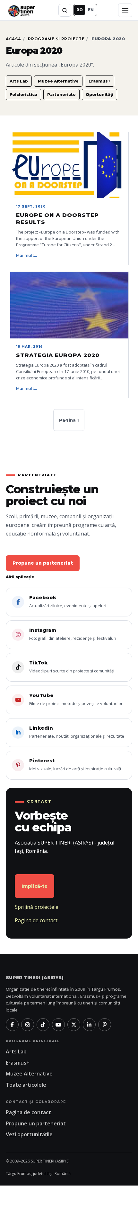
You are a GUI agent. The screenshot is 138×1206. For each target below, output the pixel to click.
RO (79, 9)
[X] (73, 1024)
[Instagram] (27, 1024)
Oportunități (99, 94)
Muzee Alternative (58, 81)
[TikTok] (43, 1024)
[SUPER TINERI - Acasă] (21, 10)
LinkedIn (76, 732)
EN (91, 9)
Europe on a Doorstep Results (57, 218)
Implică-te (34, 886)
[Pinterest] (104, 1024)
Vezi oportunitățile (29, 1134)
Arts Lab (19, 81)
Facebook (67, 601)
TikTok (71, 667)
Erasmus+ (99, 81)
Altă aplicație (20, 577)
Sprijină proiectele (36, 906)
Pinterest (75, 765)
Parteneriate (61, 94)
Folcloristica (23, 94)
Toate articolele (26, 1084)
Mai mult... (26, 255)
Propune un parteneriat (43, 563)
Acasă (13, 38)
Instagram (72, 634)
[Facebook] (12, 1024)
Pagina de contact (36, 920)
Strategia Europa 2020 (57, 355)
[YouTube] (58, 1024)
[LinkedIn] (89, 1024)
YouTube (76, 699)
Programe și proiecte (56, 38)
